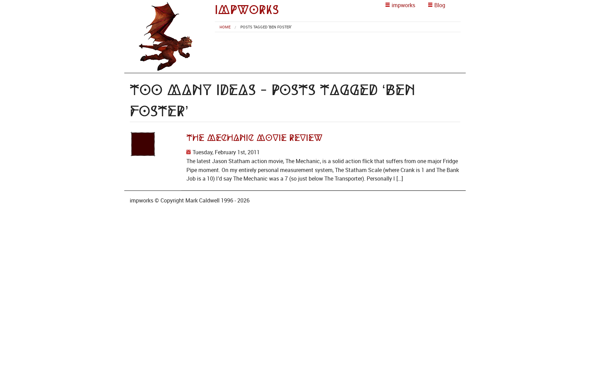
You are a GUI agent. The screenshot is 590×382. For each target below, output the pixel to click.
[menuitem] (225, 27)
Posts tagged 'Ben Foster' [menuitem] (266, 27)
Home (225, 26)
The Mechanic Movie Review (254, 137)
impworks (247, 9)
